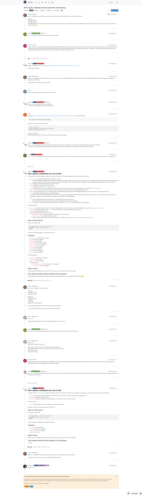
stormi (30, 58)
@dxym (47, 142)
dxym (29, 113)
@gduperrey (36, 76)
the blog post (66, 202)
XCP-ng (30, 2)
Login (31, 486)
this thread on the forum (95, 188)
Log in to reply (115, 10)
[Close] (117, 476)
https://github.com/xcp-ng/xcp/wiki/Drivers (80, 217)
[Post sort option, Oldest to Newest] (108, 10)
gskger (29, 371)
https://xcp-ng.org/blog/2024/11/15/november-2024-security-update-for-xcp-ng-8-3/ (58, 65)
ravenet (29, 316)
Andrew (29, 33)
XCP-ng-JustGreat (32, 44)
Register (27, 486)
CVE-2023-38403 (49, 186)
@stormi (35, 14)
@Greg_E (48, 102)
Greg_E (29, 90)
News (32, 10)
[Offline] (25, 64)
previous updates (40, 393)
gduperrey (30, 63)
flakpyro (30, 14)
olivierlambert (31, 465)
